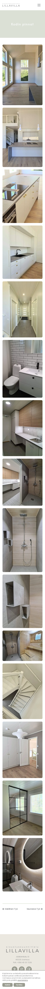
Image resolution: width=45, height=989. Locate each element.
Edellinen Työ (11, 908)
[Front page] (11, 5)
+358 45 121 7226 (24, 962)
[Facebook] (29, 969)
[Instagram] (22, 969)
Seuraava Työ (33, 908)
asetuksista (23, 980)
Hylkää (7, 985)
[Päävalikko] (39, 5)
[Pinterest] (15, 969)
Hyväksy (19, 985)
